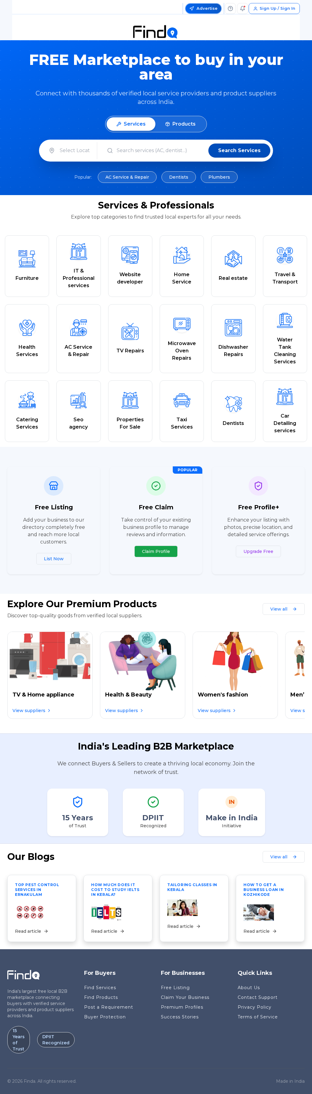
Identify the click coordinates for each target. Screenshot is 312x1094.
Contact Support (258, 997)
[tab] (131, 124)
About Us (249, 987)
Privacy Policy (254, 1007)
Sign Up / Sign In (277, 8)
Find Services (100, 987)
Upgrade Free (258, 551)
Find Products (101, 997)
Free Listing (175, 987)
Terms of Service (258, 1017)
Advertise (207, 8)
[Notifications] (242, 8)
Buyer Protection (105, 1017)
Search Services (239, 150)
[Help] (230, 8)
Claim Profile (156, 551)
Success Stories (180, 1017)
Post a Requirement (108, 1007)
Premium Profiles (182, 1007)
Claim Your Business (185, 997)
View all (278, 609)
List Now (54, 558)
